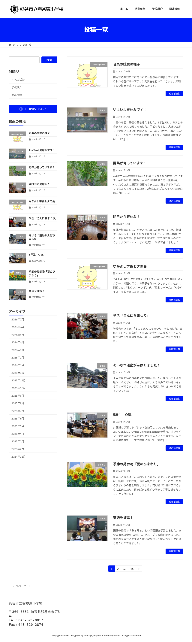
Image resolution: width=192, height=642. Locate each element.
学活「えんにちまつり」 (131, 315)
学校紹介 (16, 87)
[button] (33, 109)
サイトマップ (19, 586)
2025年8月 (17, 403)
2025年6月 (17, 418)
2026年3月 (17, 349)
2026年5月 (17, 334)
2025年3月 (17, 441)
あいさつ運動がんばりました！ (136, 365)
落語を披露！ (123, 518)
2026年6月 (17, 327)
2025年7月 (17, 410)
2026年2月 (17, 357)
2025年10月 (18, 387)
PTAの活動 (18, 79)
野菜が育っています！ (130, 163)
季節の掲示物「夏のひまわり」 (136, 464)
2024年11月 (18, 456)
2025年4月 (17, 433)
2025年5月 (17, 426)
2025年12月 (18, 372)
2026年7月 (17, 319)
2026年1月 (17, 365)
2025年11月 (18, 380)
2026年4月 (17, 342)
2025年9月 (17, 395)
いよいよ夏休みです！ (130, 110)
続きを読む (174, 93)
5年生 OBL (122, 415)
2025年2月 (17, 448)
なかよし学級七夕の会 (130, 266)
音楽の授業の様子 (126, 64)
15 (132, 569)
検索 (49, 60)
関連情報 (16, 94)
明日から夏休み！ (126, 217)
